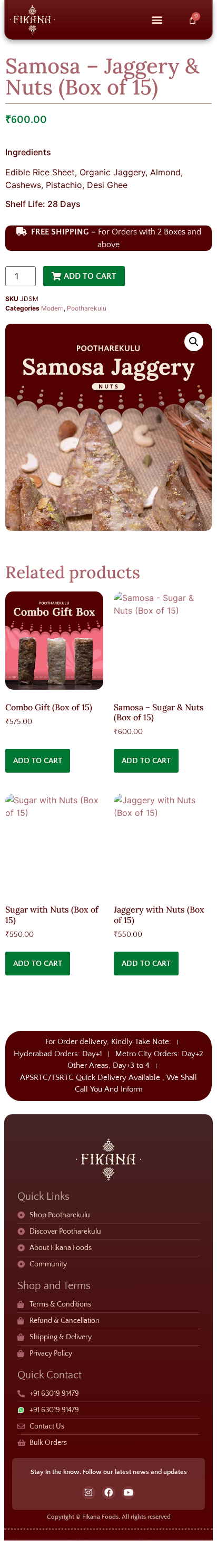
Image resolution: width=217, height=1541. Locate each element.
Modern (52, 308)
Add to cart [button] (37, 760)
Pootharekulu (86, 308)
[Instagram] (89, 1493)
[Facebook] (108, 1493)
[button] (156, 20)
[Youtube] (128, 1493)
